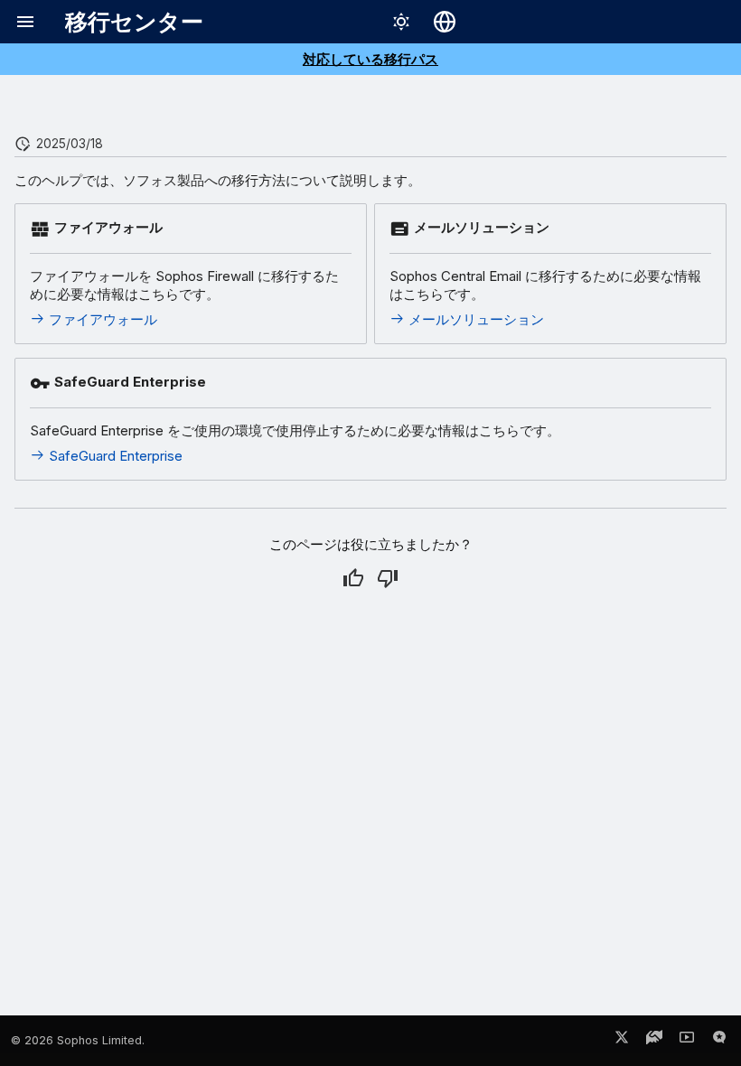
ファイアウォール (101, 319)
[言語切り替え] (445, 22)
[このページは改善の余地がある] (387, 578)
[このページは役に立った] (353, 578)
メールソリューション (474, 319)
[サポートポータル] (654, 1040)
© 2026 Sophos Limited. (78, 1040)
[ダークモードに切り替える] (401, 22)
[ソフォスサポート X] (621, 1040)
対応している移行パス (370, 59)
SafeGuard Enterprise (114, 455)
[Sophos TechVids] (686, 1040)
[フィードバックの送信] (719, 1040)
